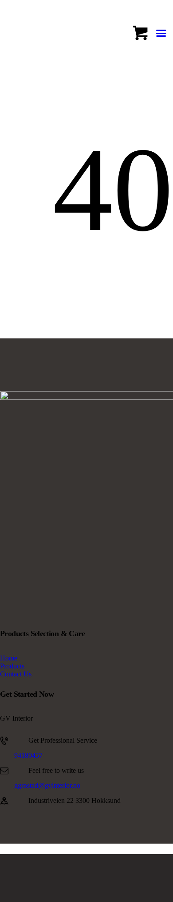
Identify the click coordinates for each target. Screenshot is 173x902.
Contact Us (15, 674)
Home (8, 658)
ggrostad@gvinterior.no (47, 785)
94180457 (28, 755)
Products (12, 666)
